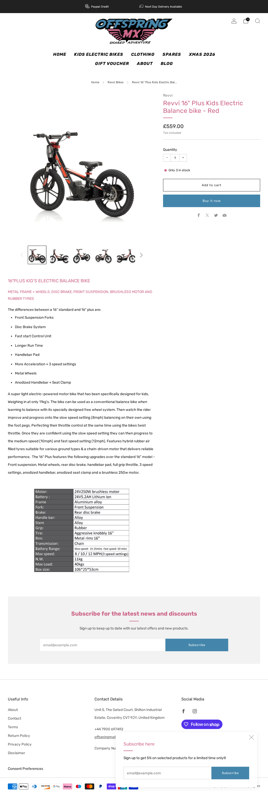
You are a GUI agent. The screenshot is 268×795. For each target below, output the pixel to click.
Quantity (170, 149)
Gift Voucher (112, 63)
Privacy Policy (20, 744)
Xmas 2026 (202, 54)
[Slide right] (141, 255)
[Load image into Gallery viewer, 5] (126, 255)
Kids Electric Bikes (98, 54)
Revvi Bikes (116, 82)
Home (59, 54)
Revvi (167, 95)
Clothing (143, 54)
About (145, 63)
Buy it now (212, 201)
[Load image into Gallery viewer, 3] (81, 255)
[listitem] (97, 6)
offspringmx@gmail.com (114, 737)
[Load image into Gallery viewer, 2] (59, 255)
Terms (13, 727)
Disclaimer (16, 753)
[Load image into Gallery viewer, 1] (37, 255)
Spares (172, 54)
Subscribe (230, 773)
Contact (14, 718)
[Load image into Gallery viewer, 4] (103, 255)
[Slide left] (22, 255)
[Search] (257, 21)
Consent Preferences (25, 768)
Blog (167, 63)
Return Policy (19, 735)
